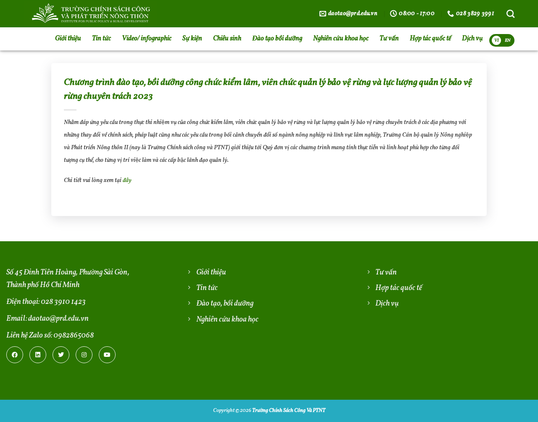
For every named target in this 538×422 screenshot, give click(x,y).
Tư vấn (389, 38)
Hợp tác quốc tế (430, 38)
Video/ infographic (146, 38)
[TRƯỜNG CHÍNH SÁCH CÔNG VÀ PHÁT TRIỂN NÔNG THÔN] (118, 13)
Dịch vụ (472, 38)
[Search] (510, 14)
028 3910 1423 (63, 302)
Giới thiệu (68, 38)
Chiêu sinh (227, 38)
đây (127, 181)
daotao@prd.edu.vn (58, 319)
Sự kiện (192, 38)
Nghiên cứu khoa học (341, 38)
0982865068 (73, 335)
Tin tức (101, 38)
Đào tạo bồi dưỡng (277, 38)
